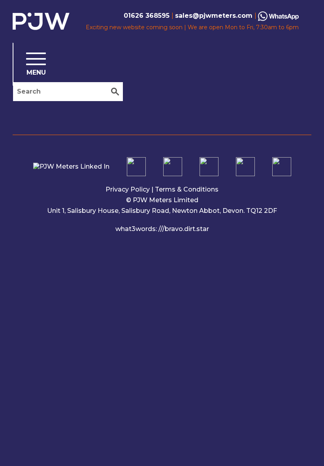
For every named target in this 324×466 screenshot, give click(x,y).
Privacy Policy (127, 189)
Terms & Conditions (187, 189)
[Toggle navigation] (29, 64)
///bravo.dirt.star (183, 229)
